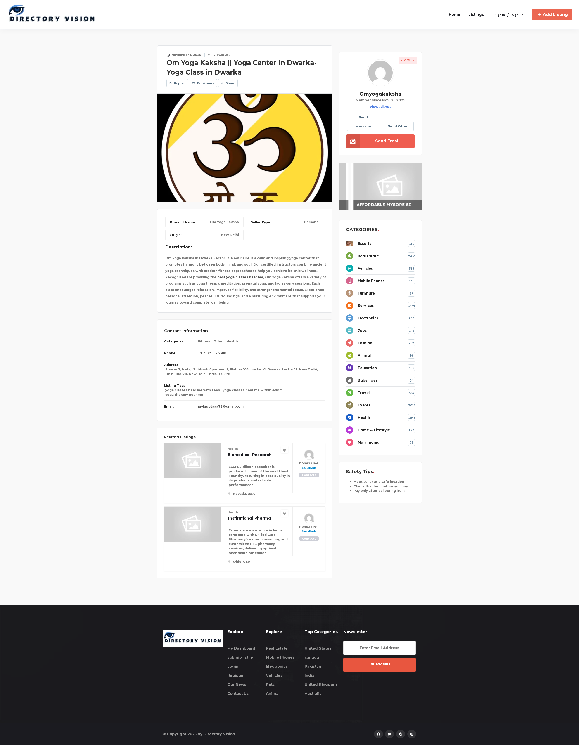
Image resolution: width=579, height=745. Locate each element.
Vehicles (274, 675)
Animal (273, 693)
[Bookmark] (284, 449)
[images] (244, 147)
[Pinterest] (400, 734)
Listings (476, 14)
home (454, 14)
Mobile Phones (280, 657)
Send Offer (398, 126)
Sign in (500, 15)
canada (312, 657)
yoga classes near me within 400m (252, 390)
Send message (363, 121)
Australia (313, 693)
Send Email (387, 141)
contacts (309, 475)
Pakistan (313, 666)
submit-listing (241, 657)
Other (218, 341)
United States (318, 648)
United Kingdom (321, 684)
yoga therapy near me (184, 395)
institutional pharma (249, 518)
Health (232, 341)
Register (235, 675)
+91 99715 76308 (212, 353)
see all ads (309, 468)
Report (179, 83)
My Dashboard (241, 648)
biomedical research (249, 454)
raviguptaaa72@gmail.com (221, 406)
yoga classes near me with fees (192, 390)
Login (232, 666)
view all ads (381, 106)
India (309, 675)
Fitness (204, 341)
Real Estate (277, 648)
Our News (236, 684)
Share (230, 83)
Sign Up (518, 15)
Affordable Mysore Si (373, 204)
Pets (270, 684)
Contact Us (238, 693)
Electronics (277, 666)
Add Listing (555, 14)
